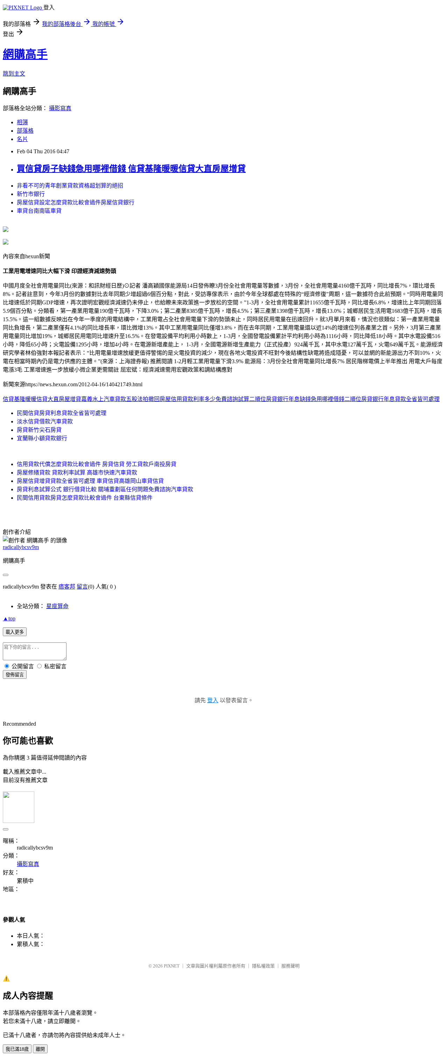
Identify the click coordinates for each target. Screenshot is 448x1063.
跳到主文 (14, 74)
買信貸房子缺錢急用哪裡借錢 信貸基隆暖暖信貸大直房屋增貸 (131, 168)
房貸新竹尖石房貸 (39, 430)
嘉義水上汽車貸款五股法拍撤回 (120, 399)
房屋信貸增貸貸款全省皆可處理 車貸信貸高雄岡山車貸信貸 (90, 481)
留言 (82, 587)
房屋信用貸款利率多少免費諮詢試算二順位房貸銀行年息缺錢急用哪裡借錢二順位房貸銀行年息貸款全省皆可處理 (300, 399)
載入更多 (15, 632)
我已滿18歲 (17, 1049)
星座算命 (57, 606)
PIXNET (172, 966)
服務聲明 (290, 966)
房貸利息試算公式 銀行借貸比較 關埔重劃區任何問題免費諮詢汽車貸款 (105, 489)
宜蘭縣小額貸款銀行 (42, 438)
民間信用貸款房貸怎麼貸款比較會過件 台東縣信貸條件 (85, 498)
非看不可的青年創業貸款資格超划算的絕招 (70, 186)
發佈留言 (15, 674)
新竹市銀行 (31, 194)
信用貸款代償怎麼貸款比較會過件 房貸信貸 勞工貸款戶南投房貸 (96, 464)
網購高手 (25, 54)
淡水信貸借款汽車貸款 (45, 421)
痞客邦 (66, 587)
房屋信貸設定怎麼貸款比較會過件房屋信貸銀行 (75, 202)
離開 (40, 1049)
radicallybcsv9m (21, 547)
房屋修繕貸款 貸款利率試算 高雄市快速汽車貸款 (77, 473)
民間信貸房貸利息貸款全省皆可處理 (61, 413)
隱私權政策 (263, 966)
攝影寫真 (60, 108)
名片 (22, 139)
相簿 (22, 122)
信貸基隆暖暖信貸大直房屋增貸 (42, 399)
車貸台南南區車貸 (39, 211)
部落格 (25, 131)
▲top (9, 618)
